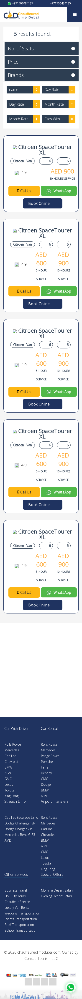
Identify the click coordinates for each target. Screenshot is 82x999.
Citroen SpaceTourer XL (44, 149)
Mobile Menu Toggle (74, 14)
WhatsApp (61, 190)
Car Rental (49, 728)
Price (13, 61)
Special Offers (52, 874)
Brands (16, 75)
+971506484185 (22, 3)
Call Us (25, 190)
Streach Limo (15, 801)
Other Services (16, 874)
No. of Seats (21, 48)
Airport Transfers (55, 801)
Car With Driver (16, 728)
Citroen (18, 161)
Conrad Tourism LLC (41, 958)
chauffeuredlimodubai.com (38, 952)
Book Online (41, 203)
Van (29, 161)
